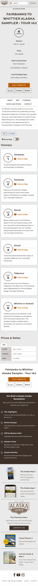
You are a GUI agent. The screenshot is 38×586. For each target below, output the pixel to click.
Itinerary (26, 100)
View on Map (21, 159)
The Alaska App (27, 488)
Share (12, 133)
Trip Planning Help (18, 517)
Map (28, 91)
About (10, 100)
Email (20, 91)
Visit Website (19, 85)
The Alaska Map (27, 472)
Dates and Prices (13, 104)
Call (11, 91)
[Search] (11, 3)
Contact (28, 104)
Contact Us (19, 528)
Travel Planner (25, 538)
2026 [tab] (3, 345)
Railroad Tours (19, 9)
